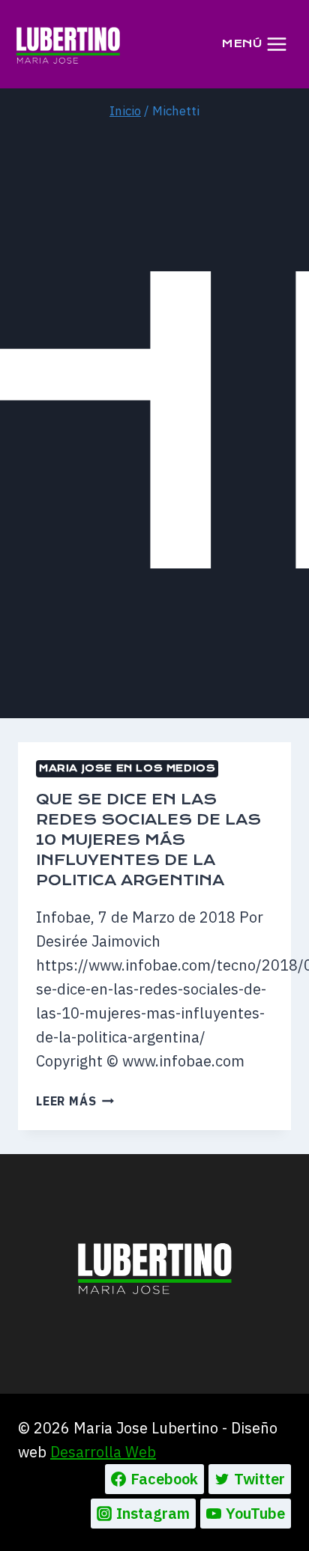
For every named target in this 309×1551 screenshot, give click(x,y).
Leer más (75, 1100)
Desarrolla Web (103, 1452)
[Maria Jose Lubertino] (68, 44)
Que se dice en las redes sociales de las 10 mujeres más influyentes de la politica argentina (148, 840)
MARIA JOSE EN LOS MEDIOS (127, 768)
